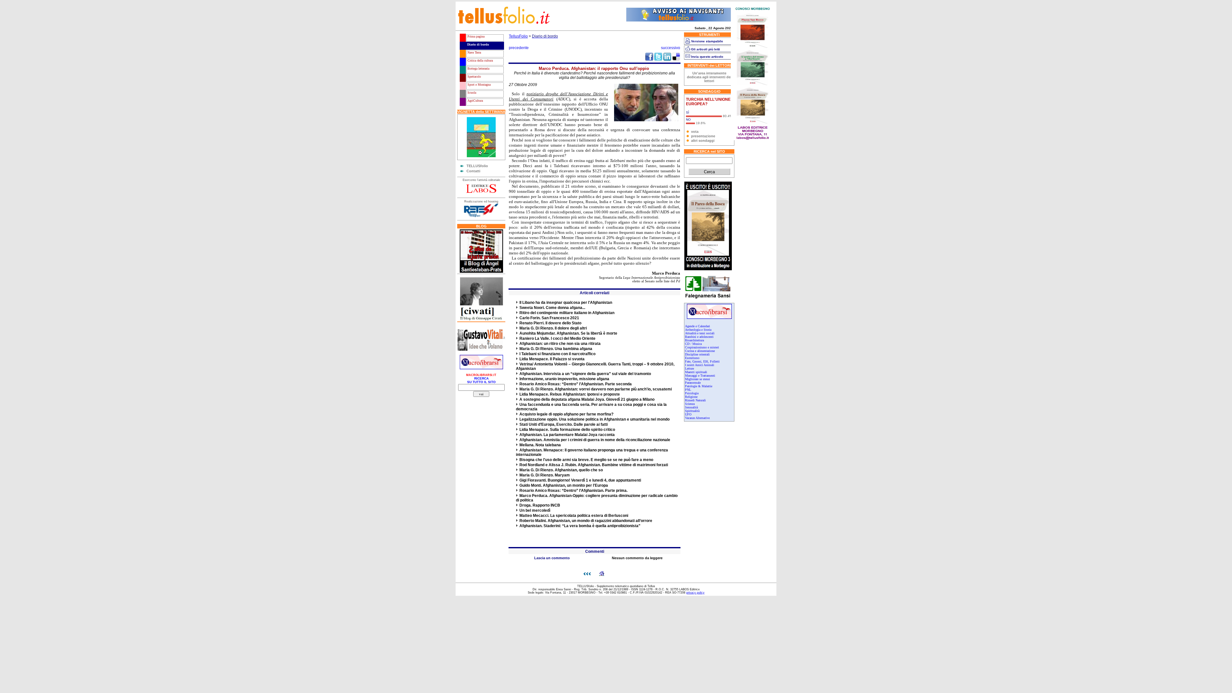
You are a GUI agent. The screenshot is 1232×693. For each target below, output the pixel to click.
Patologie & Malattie (698, 386)
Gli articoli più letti (705, 49)
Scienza (690, 404)
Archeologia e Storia (698, 329)
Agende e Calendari (697, 326)
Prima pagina (475, 36)
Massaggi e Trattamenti (700, 375)
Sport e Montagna (478, 84)
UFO (688, 414)
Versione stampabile (707, 41)
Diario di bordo (477, 44)
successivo (670, 48)
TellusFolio (518, 36)
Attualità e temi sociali (699, 333)
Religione (691, 396)
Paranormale (693, 382)
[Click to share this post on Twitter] (658, 59)
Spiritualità (692, 411)
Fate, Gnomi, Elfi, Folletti (702, 361)
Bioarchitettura (694, 340)
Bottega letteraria (477, 68)
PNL (688, 389)
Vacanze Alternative (697, 418)
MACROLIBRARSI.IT (481, 375)
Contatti (473, 171)
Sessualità (691, 407)
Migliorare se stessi (697, 379)
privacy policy (695, 592)
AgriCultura (474, 100)
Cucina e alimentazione (700, 351)
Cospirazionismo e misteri (702, 347)
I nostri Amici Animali (699, 365)
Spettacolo (473, 76)
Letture (689, 368)
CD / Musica (693, 344)
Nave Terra (473, 52)
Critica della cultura (479, 60)
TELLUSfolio (477, 166)
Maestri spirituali (696, 372)
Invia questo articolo (707, 56)
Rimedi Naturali (695, 400)
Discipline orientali (697, 354)
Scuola (471, 92)
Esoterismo (692, 358)
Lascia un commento (552, 558)
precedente (519, 48)
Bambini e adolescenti (699, 336)
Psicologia (691, 393)
